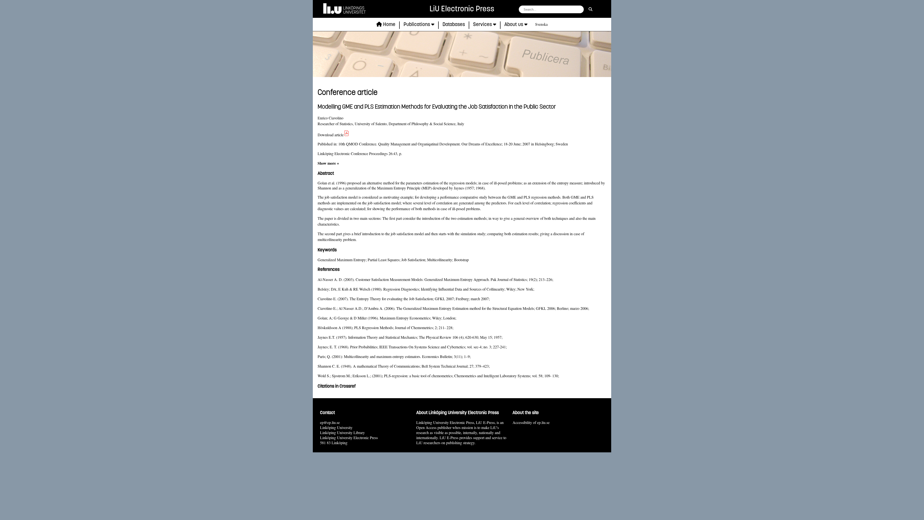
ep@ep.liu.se (330, 422)
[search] (590, 9)
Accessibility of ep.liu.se (531, 422)
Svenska (541, 24)
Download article (331, 134)
